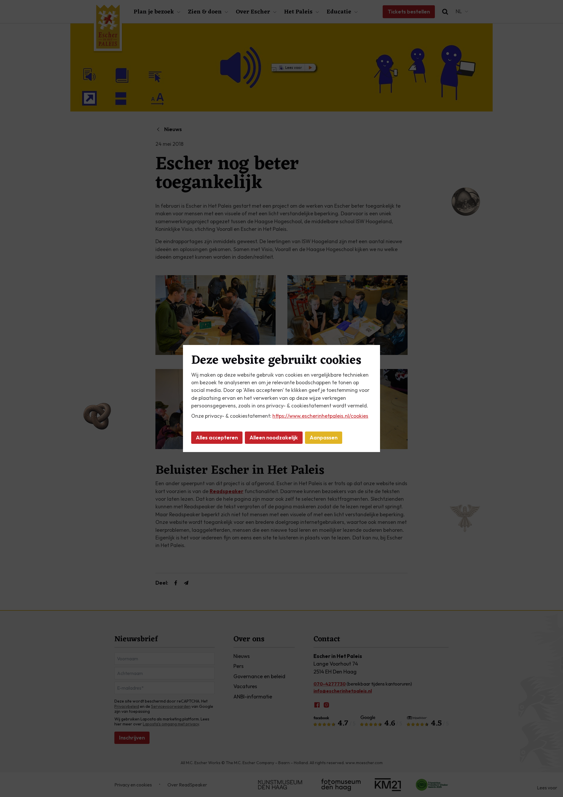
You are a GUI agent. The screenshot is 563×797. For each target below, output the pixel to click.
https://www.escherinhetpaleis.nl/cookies (320, 415)
